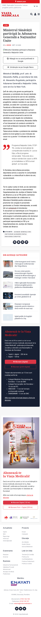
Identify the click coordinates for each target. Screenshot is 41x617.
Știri (4, 534)
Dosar (24, 532)
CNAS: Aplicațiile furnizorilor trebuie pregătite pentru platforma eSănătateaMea (15, 7)
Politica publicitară (28, 561)
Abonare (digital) (21, 362)
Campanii (25, 534)
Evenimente (8, 551)
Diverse (5, 557)
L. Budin (8, 45)
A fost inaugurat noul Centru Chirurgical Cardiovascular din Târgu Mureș (25, 264)
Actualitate (7, 528)
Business (6, 561)
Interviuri (6, 538)
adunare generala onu (22, 232)
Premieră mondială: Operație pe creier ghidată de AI (25, 295)
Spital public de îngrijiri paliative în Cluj (23, 317)
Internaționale (7, 541)
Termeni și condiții (28, 554)
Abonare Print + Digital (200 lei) (21, 507)
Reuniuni (5, 554)
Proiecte (25, 528)
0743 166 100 (25, 599)
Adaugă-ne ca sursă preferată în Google (21, 60)
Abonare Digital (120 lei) (21, 502)
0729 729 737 (24, 601)
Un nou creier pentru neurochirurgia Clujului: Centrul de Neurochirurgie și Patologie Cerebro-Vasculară (25, 274)
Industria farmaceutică (10, 565)
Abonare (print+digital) (21, 367)
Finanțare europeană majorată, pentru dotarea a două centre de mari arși (24, 306)
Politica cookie (27, 563)
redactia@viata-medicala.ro (23, 603)
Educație (25, 538)
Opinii (5, 532)
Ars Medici (25, 542)
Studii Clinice (26, 544)
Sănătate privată (8, 567)
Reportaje (6, 536)
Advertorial (6, 569)
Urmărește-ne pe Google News (21, 67)
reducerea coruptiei (12, 236)
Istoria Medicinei (27, 546)
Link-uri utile (27, 551)
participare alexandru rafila (16, 234)
